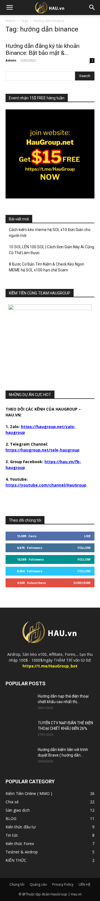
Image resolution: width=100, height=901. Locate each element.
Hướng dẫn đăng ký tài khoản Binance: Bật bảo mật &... (42, 49)
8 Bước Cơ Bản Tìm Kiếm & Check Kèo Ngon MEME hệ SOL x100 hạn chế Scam (46, 267)
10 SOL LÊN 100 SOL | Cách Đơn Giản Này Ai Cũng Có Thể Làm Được (51, 250)
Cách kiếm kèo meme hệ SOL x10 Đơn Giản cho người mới (50, 232)
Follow (84, 548)
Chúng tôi (16, 884)
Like (87, 536)
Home (10, 20)
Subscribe (82, 583)
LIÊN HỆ (85, 884)
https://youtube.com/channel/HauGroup (46, 485)
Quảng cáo (38, 884)
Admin (11, 60)
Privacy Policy (62, 884)
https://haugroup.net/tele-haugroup (42, 450)
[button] (9, 7)
